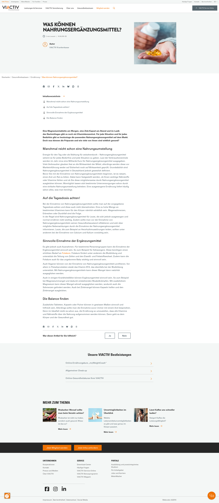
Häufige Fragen (187, 2)
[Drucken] (44, 87)
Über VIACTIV (48, 474)
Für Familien (36, 2)
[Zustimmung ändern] (7, 495)
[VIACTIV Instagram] (55, 490)
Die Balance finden (55, 118)
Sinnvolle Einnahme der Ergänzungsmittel (65, 112)
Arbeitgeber (15, 2)
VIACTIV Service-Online (206, 8)
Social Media (82, 500)
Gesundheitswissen (85, 8)
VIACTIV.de (5, 2)
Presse (45, 2)
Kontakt (196, 2)
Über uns (70, 8)
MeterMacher (25, 2)
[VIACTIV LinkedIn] (63, 490)
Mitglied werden (103, 8)
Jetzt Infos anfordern (88, 447)
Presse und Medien (50, 470)
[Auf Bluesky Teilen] (68, 87)
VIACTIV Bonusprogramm (87, 474)
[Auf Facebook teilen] (54, 87)
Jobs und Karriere (118, 473)
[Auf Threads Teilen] (78, 87)
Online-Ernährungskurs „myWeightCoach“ (86, 362)
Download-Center (84, 464)
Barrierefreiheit (207, 2)
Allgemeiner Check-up (76, 370)
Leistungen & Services (33, 8)
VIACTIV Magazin (84, 477)
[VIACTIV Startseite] (11, 8)
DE (215, 2)
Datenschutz (71, 500)
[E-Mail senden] (49, 87)
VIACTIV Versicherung (54, 8)
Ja (110, 335)
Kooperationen (49, 464)
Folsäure (66, 253)
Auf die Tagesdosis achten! (58, 107)
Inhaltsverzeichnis (51, 96)
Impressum (47, 500)
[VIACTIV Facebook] (47, 490)
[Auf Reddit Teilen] (73, 87)
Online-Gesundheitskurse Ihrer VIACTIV (85, 378)
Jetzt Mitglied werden (57, 447)
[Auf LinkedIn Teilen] (63, 87)
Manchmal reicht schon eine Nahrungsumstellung (68, 101)
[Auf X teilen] (58, 87)
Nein (124, 335)
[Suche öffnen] (114, 8)
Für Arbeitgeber (117, 470)
